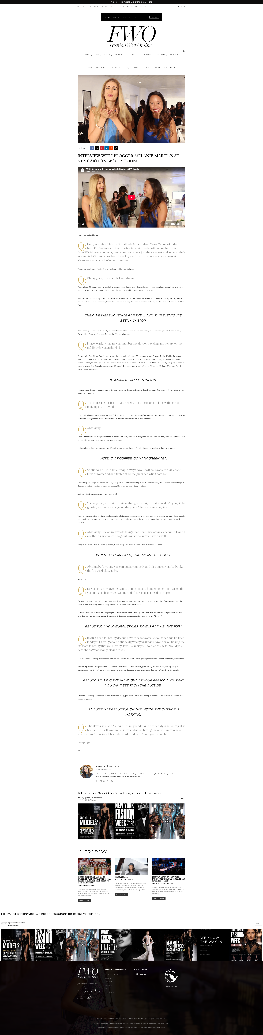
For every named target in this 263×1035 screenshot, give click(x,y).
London (105, 6)
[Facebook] (178, 6)
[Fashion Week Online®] (131, 37)
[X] (184, 6)
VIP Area (86, 55)
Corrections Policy (139, 1018)
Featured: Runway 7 (152, 68)
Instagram (142, 974)
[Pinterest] (102, 148)
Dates (133, 55)
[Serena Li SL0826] (131, 866)
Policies (131, 1018)
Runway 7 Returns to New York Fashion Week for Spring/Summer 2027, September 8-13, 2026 (168, 879)
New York (94, 6)
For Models (120, 55)
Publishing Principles (152, 1018)
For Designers (114, 68)
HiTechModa (169, 68)
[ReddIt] (111, 148)
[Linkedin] (106, 148)
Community (175, 55)
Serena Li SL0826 (121, 877)
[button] (183, 51)
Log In (141, 6)
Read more (84, 900)
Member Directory (96, 68)
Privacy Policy (164, 1023)
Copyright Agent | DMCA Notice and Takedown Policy (112, 1018)
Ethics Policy (162, 1018)
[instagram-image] (96, 821)
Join (85, 6)
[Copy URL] (116, 148)
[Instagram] (181, 6)
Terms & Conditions (151, 1023)
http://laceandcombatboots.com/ (103, 769)
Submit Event (146, 55)
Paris (119, 6)
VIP (124, 6)
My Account (132, 6)
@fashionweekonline (93, 797)
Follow (182, 798)
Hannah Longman (88, 885)
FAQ (127, 68)
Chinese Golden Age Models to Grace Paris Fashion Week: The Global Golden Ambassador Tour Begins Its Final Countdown (94, 880)
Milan (112, 6)
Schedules (160, 55)
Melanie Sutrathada (108, 766)
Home (79, 6)
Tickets (107, 55)
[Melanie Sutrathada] (86, 774)
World (117, 879)
